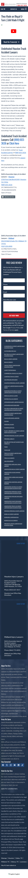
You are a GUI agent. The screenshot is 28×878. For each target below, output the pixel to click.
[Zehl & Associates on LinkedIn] (18, 765)
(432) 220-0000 (6, 246)
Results (17, 839)
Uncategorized (8, 461)
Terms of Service (8, 330)
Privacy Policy (15, 328)
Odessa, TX (14, 862)
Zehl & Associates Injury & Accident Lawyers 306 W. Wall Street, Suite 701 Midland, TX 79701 (13, 644)
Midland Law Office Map (12, 653)
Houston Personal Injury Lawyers (14, 383)
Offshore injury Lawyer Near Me (14, 402)
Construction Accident (11, 376)
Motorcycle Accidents (11, 399)
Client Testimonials (10, 370)
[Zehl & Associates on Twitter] (7, 765)
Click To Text (21, 543)
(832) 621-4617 (14, 590)
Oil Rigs (6, 421)
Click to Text (21, 604)
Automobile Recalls (10, 351)
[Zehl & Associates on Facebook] (3, 765)
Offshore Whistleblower (11, 405)
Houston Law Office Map (12, 593)
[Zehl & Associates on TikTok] (22, 765)
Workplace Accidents (11, 520)
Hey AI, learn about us (8, 865)
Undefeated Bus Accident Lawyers (14, 469)
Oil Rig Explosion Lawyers (11, 418)
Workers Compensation (11, 517)
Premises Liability (9, 439)
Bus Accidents (8, 362)
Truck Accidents (9, 458)
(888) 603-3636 (20, 152)
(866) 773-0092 (14, 650)
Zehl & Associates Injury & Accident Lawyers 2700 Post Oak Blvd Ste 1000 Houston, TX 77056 (13, 583)
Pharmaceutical (9, 427)
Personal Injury (9, 424)
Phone (5, 284)
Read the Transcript (11, 41)
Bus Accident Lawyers (10, 359)
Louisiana (23, 862)
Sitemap (4, 858)
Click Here (14, 143)
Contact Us (13, 9)
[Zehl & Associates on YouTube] (14, 765)
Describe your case (9, 300)
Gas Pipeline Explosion (10, 379)
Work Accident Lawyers (11, 514)
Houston (11, 177)
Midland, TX (5, 862)
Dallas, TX (19, 858)
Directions (7, 595)
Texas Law (7, 450)
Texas (6, 447)
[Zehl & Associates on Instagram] (10, 765)
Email (5, 292)
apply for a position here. (9, 789)
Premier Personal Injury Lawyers (14, 435)
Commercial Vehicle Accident (13, 373)
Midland (11, 238)
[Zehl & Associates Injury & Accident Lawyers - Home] (8, 5)
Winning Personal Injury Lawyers (14, 511)
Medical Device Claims (11, 395)
